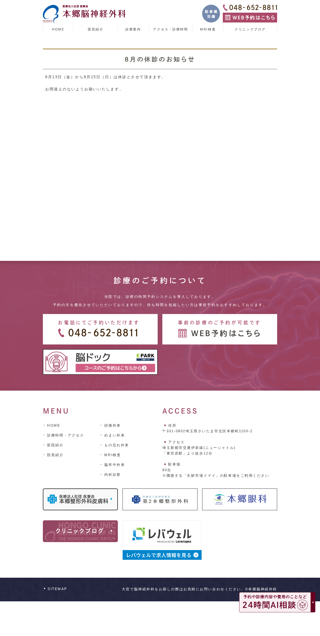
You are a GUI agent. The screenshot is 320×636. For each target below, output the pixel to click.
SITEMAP (57, 589)
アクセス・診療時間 (170, 29)
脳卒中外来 (114, 465)
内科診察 (112, 475)
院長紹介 (55, 455)
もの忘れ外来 (116, 445)
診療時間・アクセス (65, 435)
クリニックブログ (249, 29)
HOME (58, 29)
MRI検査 (208, 29)
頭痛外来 (112, 425)
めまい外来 (114, 435)
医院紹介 (95, 29)
